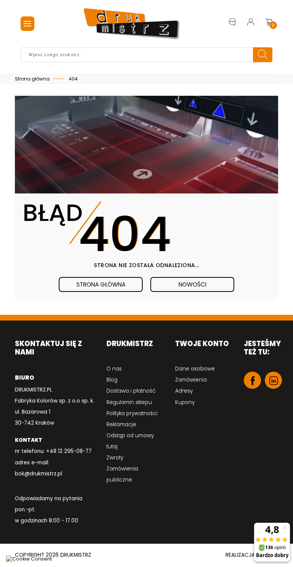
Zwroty (114, 457)
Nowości (192, 284)
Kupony (185, 402)
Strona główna (101, 284)
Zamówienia (191, 379)
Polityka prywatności (132, 413)
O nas (114, 368)
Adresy (184, 391)
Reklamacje (121, 424)
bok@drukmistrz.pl (38, 473)
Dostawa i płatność (131, 391)
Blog (112, 379)
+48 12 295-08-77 (69, 451)
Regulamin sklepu (129, 402)
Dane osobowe (195, 368)
